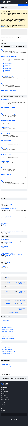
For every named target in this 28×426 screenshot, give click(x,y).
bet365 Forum (7, 70)
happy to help (4, 26)
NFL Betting (6, 99)
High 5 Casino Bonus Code (7, 349)
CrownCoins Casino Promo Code (8, 351)
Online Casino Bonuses (6, 320)
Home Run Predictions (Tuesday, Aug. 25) (10, 231)
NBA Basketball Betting (9, 114)
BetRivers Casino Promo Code (8, 338)
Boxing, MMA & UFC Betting (9, 148)
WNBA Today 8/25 (4, 223)
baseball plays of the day (6, 216)
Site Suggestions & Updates (10, 90)
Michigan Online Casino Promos (8, 322)
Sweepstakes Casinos (6, 345)
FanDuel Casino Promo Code (7, 333)
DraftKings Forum (8, 63)
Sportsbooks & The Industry (10, 56)
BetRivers (8, 308)
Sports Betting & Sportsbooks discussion (12, 46)
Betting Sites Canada (6, 364)
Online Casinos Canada (6, 368)
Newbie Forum (6, 84)
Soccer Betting (7, 140)
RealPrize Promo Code (6, 355)
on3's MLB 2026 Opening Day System (8, 201)
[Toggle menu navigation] (26, 2)
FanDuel (8, 282)
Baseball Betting (7, 127)
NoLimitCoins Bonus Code (7, 353)
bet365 (2, 224)
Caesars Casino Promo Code (7, 331)
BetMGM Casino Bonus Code (7, 329)
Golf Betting (6, 161)
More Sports (6, 181)
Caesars (8, 286)
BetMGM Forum (8, 66)
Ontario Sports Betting (6, 366)
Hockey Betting (7, 133)
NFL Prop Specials (4, 259)
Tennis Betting (7, 154)
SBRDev (16, 195)
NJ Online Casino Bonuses (7, 323)
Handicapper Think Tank (9, 76)
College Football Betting (9, 107)
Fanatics (8, 295)
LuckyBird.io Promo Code (6, 356)
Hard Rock (8, 303)
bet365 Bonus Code (22, 300)
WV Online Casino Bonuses (7, 327)
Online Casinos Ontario (6, 369)
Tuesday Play (3, 266)
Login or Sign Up (22, 5)
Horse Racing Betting (8, 168)
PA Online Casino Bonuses (7, 325)
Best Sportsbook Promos (14, 312)
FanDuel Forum (8, 65)
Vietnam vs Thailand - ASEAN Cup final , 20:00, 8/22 (11, 208)
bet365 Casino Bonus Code (7, 336)
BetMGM (8, 277)
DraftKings (8, 291)
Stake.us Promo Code (6, 347)
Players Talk (6, 50)
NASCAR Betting (7, 174)
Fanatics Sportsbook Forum (10, 72)
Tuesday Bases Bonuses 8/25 (7, 230)
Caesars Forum (8, 68)
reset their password (21, 21)
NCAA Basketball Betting (9, 120)
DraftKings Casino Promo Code (8, 334)
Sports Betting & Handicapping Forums (12, 96)
